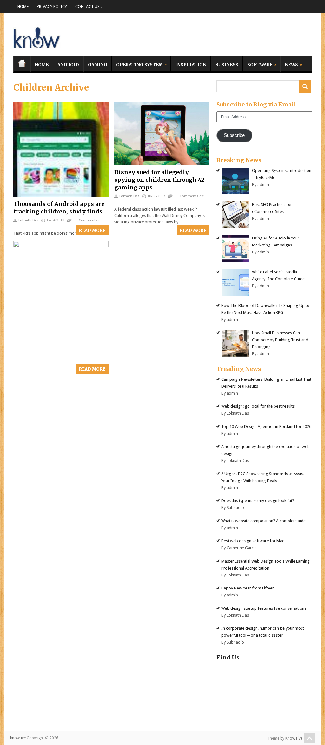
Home (23, 6)
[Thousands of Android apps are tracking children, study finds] (61, 149)
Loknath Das (28, 220)
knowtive (37, 36)
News (289, 63)
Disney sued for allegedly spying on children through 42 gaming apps (159, 180)
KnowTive (293, 738)
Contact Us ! (88, 6)
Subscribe (234, 135)
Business (226, 64)
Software (257, 63)
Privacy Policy (52, 6)
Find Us (228, 657)
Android (68, 64)
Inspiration (190, 64)
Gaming (97, 64)
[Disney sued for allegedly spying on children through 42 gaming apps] (161, 134)
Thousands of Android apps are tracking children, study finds (58, 207)
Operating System (137, 63)
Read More (92, 230)
